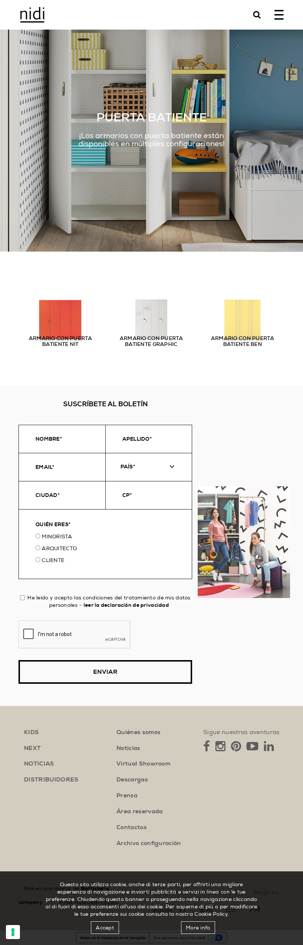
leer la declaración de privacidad (126, 605)
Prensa (126, 795)
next (32, 748)
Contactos (131, 827)
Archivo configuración (148, 843)
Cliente (53, 560)
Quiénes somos (138, 732)
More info (198, 927)
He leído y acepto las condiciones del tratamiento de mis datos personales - (108, 601)
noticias (39, 763)
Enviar (105, 672)
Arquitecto (59, 548)
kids (31, 732)
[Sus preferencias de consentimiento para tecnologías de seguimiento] (13, 932)
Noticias (128, 748)
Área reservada (139, 811)
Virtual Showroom (143, 763)
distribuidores (51, 779)
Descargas (132, 779)
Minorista (57, 536)
